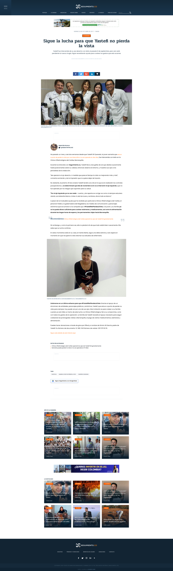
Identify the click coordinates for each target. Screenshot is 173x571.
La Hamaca (101, 12)
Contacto (111, 552)
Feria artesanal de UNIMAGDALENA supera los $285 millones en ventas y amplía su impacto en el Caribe (56, 424)
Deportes (91, 12)
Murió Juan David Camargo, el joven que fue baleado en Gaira (115, 426)
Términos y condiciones (73, 552)
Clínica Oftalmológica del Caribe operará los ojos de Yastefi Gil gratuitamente (88, 219)
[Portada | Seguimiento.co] (86, 6)
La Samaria (53, 12)
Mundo (84, 12)
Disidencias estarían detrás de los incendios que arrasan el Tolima (86, 495)
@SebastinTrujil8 (67, 147)
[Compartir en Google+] (86, 74)
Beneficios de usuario (89, 552)
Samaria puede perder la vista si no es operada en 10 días (70, 348)
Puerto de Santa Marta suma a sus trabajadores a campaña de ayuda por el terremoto (86, 451)
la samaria (86, 35)
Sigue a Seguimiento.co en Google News (66, 381)
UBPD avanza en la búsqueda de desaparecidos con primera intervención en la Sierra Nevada (86, 425)
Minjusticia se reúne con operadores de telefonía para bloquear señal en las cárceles (57, 519)
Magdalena (63, 12)
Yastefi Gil (54, 374)
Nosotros (60, 552)
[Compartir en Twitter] (81, 74)
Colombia (78, 483)
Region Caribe (74, 12)
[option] (86, 103)
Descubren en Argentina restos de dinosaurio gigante (115, 520)
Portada (44, 12)
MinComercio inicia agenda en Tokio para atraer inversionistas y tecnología (85, 519)
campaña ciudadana (83, 374)
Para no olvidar (112, 12)
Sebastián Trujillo (64, 145)
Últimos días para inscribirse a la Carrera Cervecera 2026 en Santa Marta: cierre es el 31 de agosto (57, 450)
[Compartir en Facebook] (75, 74)
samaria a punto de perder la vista (67, 374)
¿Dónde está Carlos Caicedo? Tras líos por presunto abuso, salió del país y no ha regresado (115, 450)
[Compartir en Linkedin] (92, 74)
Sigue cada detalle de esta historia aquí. (63, 333)
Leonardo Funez (91, 569)
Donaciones (102, 552)
